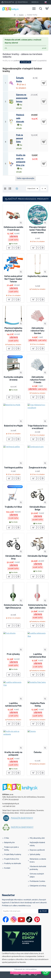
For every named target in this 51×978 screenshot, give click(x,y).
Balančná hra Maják (13, 425)
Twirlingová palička (13, 467)
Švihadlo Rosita (20, 79)
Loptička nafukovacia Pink (13, 704)
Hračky (21, 15)
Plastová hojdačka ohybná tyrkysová (13, 329)
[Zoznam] (10, 188)
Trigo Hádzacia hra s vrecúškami (37, 426)
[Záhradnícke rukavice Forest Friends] (38, 365)
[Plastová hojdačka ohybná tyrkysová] (13, 316)
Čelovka (37, 752)
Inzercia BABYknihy (22, 827)
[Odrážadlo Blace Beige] (38, 495)
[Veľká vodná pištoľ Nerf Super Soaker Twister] (13, 264)
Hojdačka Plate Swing (37, 704)
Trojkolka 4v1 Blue (13, 506)
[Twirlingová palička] (13, 455)
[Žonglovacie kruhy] (38, 455)
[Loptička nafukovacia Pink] (13, 691)
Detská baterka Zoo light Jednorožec (37, 606)
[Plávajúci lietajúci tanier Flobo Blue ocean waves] (38, 215)
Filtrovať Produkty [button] (27, 971)
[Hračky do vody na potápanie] (13, 740)
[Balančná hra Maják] (13, 414)
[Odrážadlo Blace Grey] (13, 544)
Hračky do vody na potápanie (13, 753)
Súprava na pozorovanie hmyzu (21, 98)
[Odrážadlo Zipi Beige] (38, 544)
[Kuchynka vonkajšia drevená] (13, 365)
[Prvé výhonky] (13, 642)
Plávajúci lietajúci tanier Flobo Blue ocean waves (37, 230)
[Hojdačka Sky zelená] (38, 264)
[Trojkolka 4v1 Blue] (13, 495)
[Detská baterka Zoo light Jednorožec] (38, 593)
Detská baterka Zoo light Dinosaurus (13, 606)
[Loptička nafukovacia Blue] (38, 642)
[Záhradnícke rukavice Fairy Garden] (38, 316)
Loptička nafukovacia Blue (37, 655)
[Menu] (34, 8)
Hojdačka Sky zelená (37, 276)
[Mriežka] (5, 188)
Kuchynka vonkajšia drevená (13, 378)
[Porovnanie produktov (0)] (16, 189)
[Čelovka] (38, 740)
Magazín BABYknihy (22, 818)
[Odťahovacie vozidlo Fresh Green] (13, 215)
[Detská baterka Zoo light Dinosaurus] (13, 593)
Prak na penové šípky (19, 138)
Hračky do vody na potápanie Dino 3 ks (20, 160)
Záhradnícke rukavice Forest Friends (37, 380)
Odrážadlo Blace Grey (13, 557)
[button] (21, 223)
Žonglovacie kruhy (37, 467)
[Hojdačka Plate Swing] (38, 691)
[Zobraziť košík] (47, 8)
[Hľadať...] (40, 8)
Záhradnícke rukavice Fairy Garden (37, 331)
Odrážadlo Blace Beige (38, 508)
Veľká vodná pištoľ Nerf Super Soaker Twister (13, 279)
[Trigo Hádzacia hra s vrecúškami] (38, 414)
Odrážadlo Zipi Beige (37, 555)
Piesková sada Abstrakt (20, 118)
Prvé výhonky (13, 654)
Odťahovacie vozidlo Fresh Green (13, 228)
